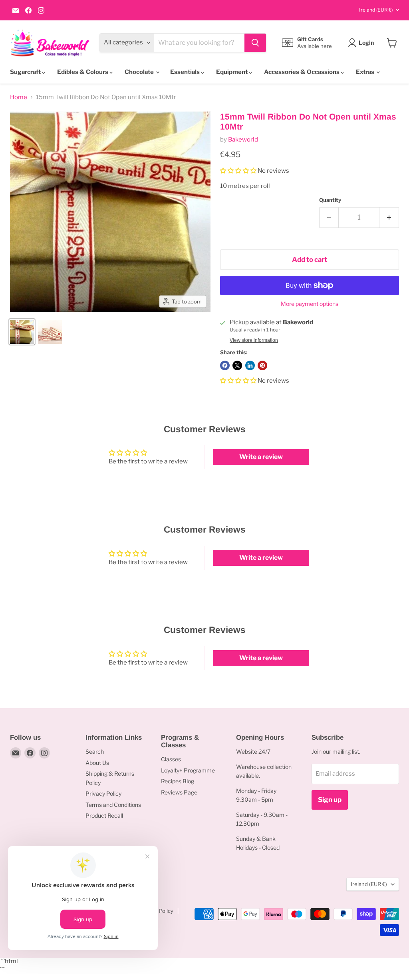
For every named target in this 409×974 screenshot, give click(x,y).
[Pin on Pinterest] (262, 365)
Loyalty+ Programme (188, 770)
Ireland (376, 10)
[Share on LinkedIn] (250, 365)
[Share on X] (237, 365)
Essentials (185, 72)
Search (94, 751)
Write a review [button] (261, 457)
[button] (239, 170)
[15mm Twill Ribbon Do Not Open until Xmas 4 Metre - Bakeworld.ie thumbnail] (50, 332)
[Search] (255, 43)
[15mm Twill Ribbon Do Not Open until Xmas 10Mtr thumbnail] (22, 332)
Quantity (330, 200)
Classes (171, 759)
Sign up (329, 800)
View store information (254, 340)
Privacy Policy (103, 793)
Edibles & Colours (83, 72)
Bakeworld (243, 139)
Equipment (232, 72)
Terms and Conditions (113, 804)
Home (18, 97)
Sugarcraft (26, 72)
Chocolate (140, 72)
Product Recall (104, 815)
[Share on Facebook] (225, 365)
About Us (97, 762)
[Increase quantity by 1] (389, 217)
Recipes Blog (177, 781)
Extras (365, 72)
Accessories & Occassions (302, 72)
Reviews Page (179, 792)
